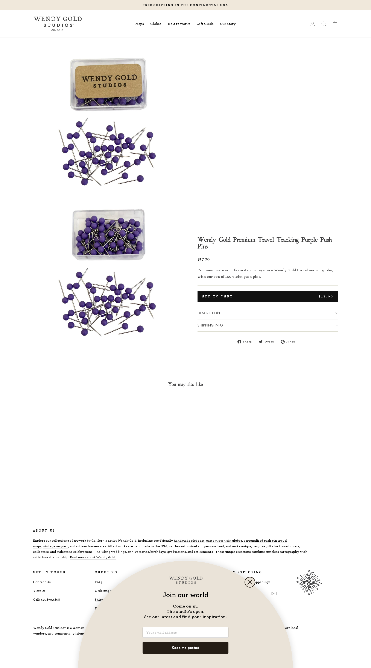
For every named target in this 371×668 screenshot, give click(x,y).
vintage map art (55, 546)
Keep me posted (185, 647)
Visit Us (39, 591)
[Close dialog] (250, 582)
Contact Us (42, 582)
